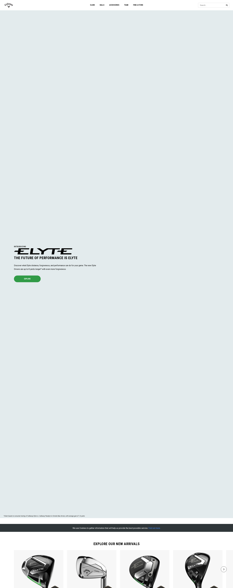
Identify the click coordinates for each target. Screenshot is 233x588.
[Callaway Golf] (9, 5)
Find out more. (154, 528)
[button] (224, 569)
